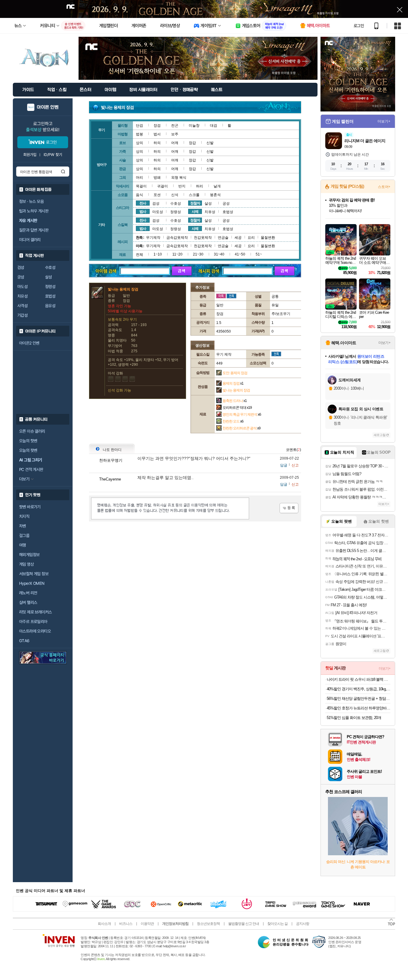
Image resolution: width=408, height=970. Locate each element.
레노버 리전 (28, 592)
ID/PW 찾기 (53, 154)
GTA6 (24, 640)
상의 (139, 143)
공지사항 (302, 924)
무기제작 (153, 237)
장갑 (192, 143)
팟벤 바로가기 (30, 506)
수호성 (50, 267)
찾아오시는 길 (277, 924)
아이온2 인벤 (29, 343)
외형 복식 (178, 177)
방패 (157, 177)
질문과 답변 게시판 (33, 230)
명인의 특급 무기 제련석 (242, 414)
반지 (181, 186)
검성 (20, 267)
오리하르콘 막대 (237, 408)
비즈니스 (125, 924)
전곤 (174, 125)
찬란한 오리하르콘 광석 (241, 428)
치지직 (24, 516)
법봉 (139, 134)
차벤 (22, 526)
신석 (174, 195)
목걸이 (141, 186)
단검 (139, 125)
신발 (210, 143)
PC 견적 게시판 (31, 469)
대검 (213, 125)
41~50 (240, 254)
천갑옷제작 (203, 237)
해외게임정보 (29, 554)
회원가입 (29, 154)
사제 (195, 211)
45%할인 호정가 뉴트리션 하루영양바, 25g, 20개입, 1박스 (358, 708)
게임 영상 (26, 564)
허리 (199, 186)
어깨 (174, 143)
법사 (142, 211)
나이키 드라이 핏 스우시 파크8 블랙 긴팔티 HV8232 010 (358, 679)
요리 (251, 237)
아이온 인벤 (48, 107)
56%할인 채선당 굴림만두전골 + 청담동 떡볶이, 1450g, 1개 (358, 698)
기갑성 (22, 315)
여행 (22, 545)
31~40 (219, 254)
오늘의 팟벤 (28, 450)
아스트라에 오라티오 (35, 631)
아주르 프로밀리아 (33, 621)
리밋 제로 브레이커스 (35, 612)
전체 (139, 255)
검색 (63, 171)
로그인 (359, 25)
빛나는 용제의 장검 (236, 390)
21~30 (198, 254)
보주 (174, 134)
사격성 (22, 305)
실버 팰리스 (28, 602)
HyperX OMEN (31, 583)
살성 (48, 277)
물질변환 (268, 237)
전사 (142, 203)
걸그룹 (24, 535)
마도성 (22, 286)
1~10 (158, 254)
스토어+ (384, 187)
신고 (295, 465)
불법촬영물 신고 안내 (243, 924)
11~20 (177, 254)
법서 (157, 134)
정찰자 (195, 203)
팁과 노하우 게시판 (33, 211)
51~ (259, 254)
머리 (139, 177)
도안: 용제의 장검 (235, 373)
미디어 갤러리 (30, 239)
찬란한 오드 (233, 421)
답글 (283, 465)
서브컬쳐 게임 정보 (33, 573)
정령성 (50, 286)
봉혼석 (215, 195)
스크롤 (194, 195)
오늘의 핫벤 (28, 440)
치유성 (22, 296)
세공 (238, 237)
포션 (157, 195)
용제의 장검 (233, 383)
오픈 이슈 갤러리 (32, 431)
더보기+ (384, 121)
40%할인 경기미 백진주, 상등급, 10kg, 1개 (358, 689)
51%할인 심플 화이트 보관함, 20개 (354, 717)
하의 (157, 143)
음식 (139, 195)
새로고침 (380, 435)
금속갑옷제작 (177, 237)
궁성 (20, 277)
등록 (289, 508)
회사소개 (104, 924)
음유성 (50, 305)
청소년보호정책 (208, 924)
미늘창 (194, 125)
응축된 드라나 (235, 401)
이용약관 (147, 924)
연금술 (223, 237)
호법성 (50, 296)
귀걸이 (162, 186)
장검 (157, 125)
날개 (217, 186)
